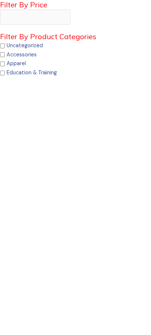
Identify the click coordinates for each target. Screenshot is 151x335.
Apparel (16, 63)
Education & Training (32, 72)
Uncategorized (25, 45)
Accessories (22, 54)
